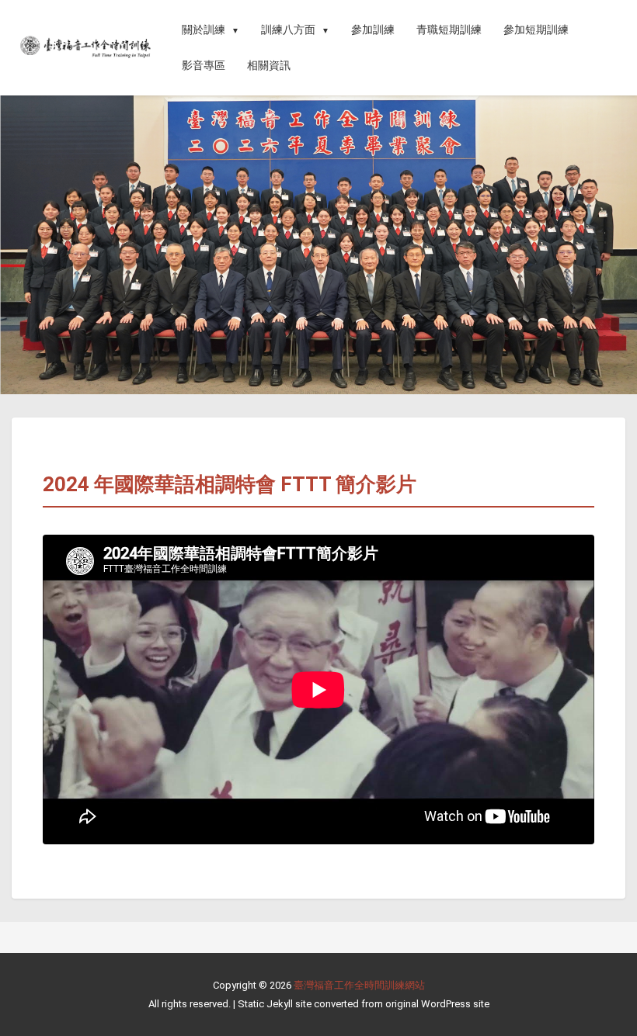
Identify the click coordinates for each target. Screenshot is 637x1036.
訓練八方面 (288, 29)
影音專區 (203, 65)
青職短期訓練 (449, 29)
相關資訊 (269, 65)
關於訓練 (203, 29)
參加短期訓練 (536, 29)
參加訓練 (373, 29)
